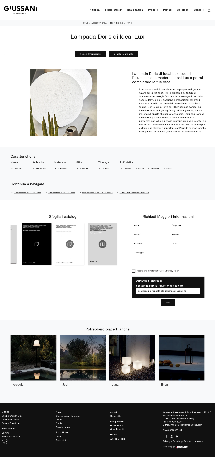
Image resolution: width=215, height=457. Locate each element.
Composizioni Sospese (68, 416)
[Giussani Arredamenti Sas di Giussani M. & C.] (20, 10)
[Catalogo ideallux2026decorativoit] (15, 244)
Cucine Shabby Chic (12, 416)
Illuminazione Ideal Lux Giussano (97, 193)
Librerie (5, 433)
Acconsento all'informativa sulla (158, 271)
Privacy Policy (172, 271)
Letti (58, 436)
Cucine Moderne (10, 419)
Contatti (199, 10)
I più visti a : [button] (127, 163)
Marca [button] (14, 163)
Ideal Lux (18, 168)
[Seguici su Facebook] (165, 435)
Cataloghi (183, 10)
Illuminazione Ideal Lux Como (27, 193)
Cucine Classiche (10, 423)
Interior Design (113, 10)
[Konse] (19, 54)
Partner (167, 10)
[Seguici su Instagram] (171, 435)
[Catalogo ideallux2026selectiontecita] (48, 244)
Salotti (59, 412)
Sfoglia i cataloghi (123, 54)
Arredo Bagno (63, 427)
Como (141, 168)
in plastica (63, 168)
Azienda (95, 10)
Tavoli (59, 420)
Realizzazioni (135, 10)
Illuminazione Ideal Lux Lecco (61, 193)
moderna (84, 168)
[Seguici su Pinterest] (176, 435)
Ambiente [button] (38, 163)
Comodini (61, 440)
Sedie (59, 423)
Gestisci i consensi (193, 441)
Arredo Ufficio (117, 439)
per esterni (41, 168)
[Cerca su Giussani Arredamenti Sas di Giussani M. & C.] (209, 10)
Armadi (113, 412)
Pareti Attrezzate (11, 436)
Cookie (176, 441)
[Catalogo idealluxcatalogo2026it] (81, 244)
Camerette (115, 416)
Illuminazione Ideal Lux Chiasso (134, 193)
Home (85, 23)
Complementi (117, 429)
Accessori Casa (99, 23)
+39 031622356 (175, 422)
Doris (129, 23)
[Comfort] (195, 54)
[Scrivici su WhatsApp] (5, 442)
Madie (5, 440)
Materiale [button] (60, 163)
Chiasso (127, 168)
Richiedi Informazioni (90, 54)
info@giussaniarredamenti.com (186, 425)
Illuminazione (116, 23)
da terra (105, 168)
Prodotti (153, 10)
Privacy (167, 441)
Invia (168, 302)
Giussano (155, 168)
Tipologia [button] (104, 163)
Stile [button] (79, 163)
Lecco (169, 168)
